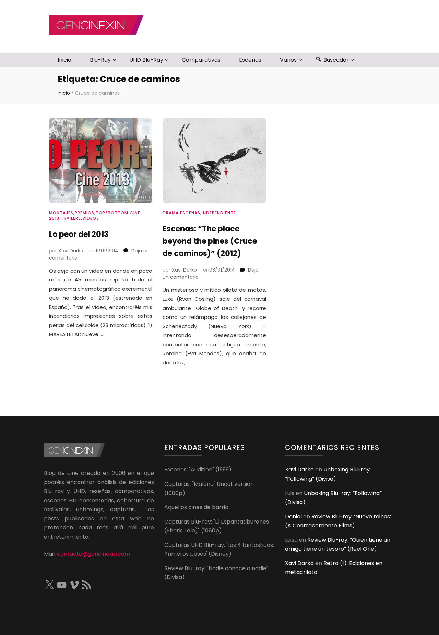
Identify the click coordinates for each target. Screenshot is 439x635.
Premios (84, 213)
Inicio (64, 60)
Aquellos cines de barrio (196, 507)
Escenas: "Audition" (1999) (198, 470)
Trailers (71, 218)
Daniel (293, 516)
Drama (171, 213)
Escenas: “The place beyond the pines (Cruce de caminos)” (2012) (210, 241)
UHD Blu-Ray (146, 60)
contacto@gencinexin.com (93, 554)
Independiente (219, 213)
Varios (288, 60)
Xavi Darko (70, 250)
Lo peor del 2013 (78, 234)
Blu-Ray (100, 60)
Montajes (61, 213)
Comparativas (201, 60)
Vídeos (90, 218)
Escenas (250, 60)
